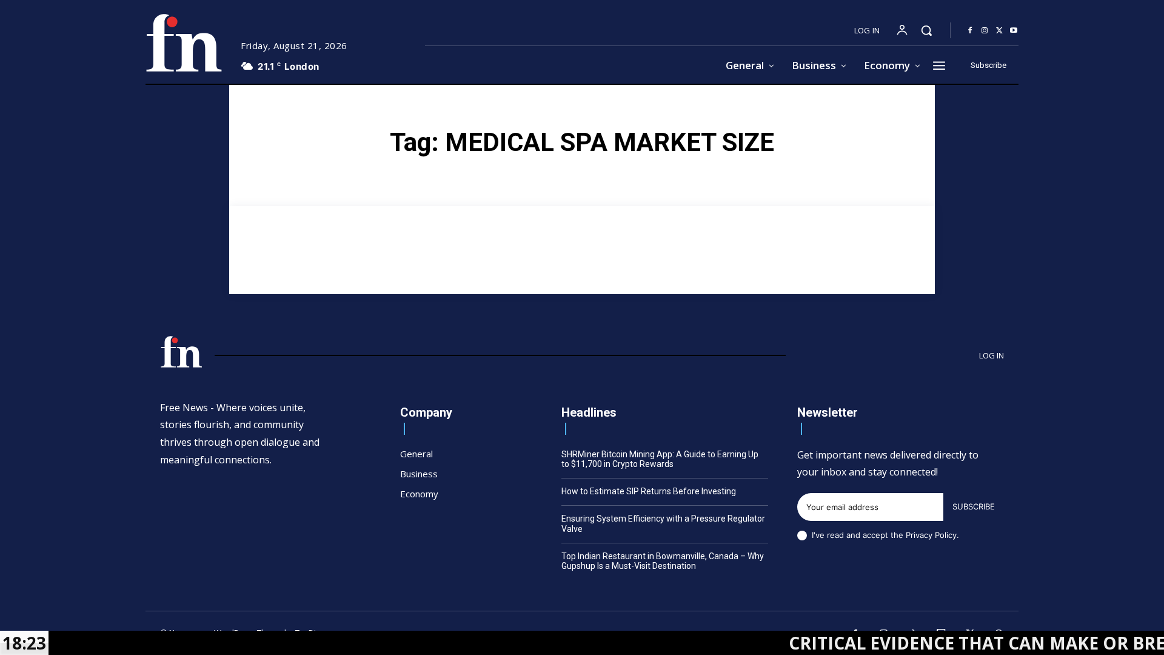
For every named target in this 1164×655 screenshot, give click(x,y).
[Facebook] (970, 31)
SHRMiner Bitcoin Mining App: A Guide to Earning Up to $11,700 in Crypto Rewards (659, 459)
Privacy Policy (931, 535)
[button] (926, 30)
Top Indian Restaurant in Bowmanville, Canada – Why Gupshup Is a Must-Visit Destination (662, 561)
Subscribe (973, 506)
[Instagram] (984, 31)
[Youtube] (1013, 31)
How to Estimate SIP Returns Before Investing (648, 491)
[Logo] (183, 43)
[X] (999, 31)
